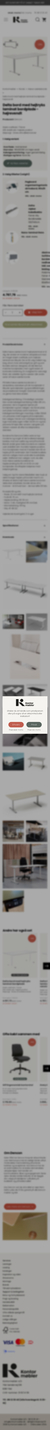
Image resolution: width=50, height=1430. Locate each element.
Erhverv (16, 724)
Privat (34, 724)
